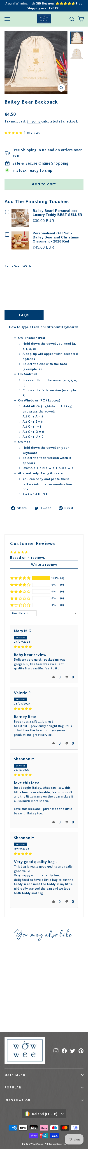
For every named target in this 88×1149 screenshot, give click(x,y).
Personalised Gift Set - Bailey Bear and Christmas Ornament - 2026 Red (56, 237)
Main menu (15, 1075)
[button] (14, 132)
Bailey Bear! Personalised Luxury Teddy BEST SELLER (57, 213)
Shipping (34, 121)
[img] (44, 646)
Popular (13, 1087)
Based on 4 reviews (27, 557)
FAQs (24, 315)
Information (18, 1100)
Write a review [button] (44, 564)
